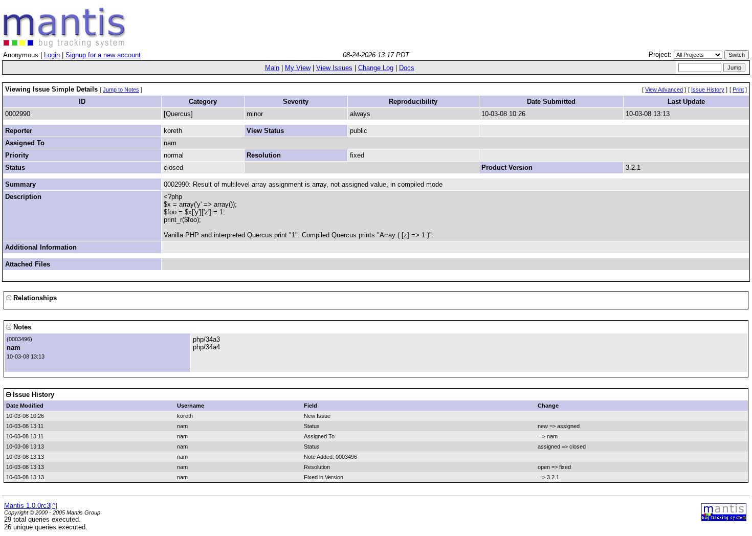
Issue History (707, 89)
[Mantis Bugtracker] (64, 45)
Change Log (375, 68)
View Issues (334, 68)
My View (298, 68)
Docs (406, 68)
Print (738, 89)
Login (52, 55)
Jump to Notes (121, 89)
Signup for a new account (103, 55)
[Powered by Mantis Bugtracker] (723, 519)
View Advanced (664, 89)
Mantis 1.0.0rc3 (27, 505)
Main (272, 68)
